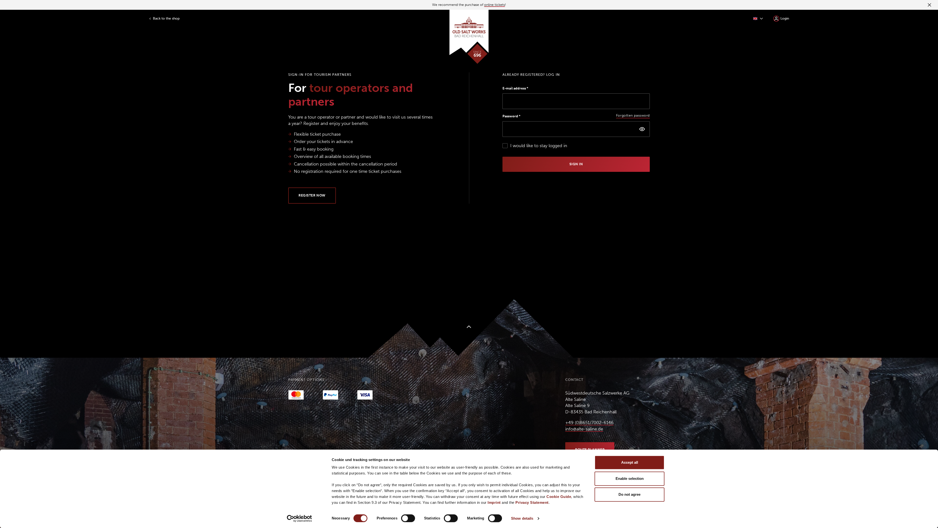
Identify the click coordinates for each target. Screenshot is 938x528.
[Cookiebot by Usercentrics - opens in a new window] (299, 518)
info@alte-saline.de (584, 429)
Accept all (629, 462)
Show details (522, 518)
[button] (758, 18)
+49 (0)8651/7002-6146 (589, 422)
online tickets (494, 5)
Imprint (494, 502)
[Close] (928, 5)
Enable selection (630, 478)
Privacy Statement (532, 502)
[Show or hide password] (642, 129)
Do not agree (629, 494)
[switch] (408, 518)
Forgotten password (633, 115)
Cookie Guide (558, 497)
